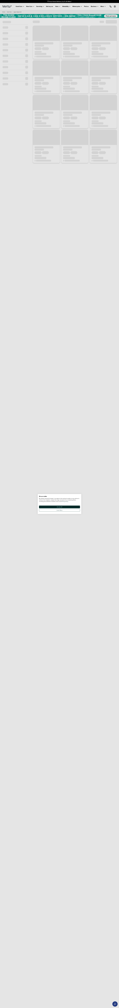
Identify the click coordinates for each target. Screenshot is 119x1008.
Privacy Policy (65, 501)
